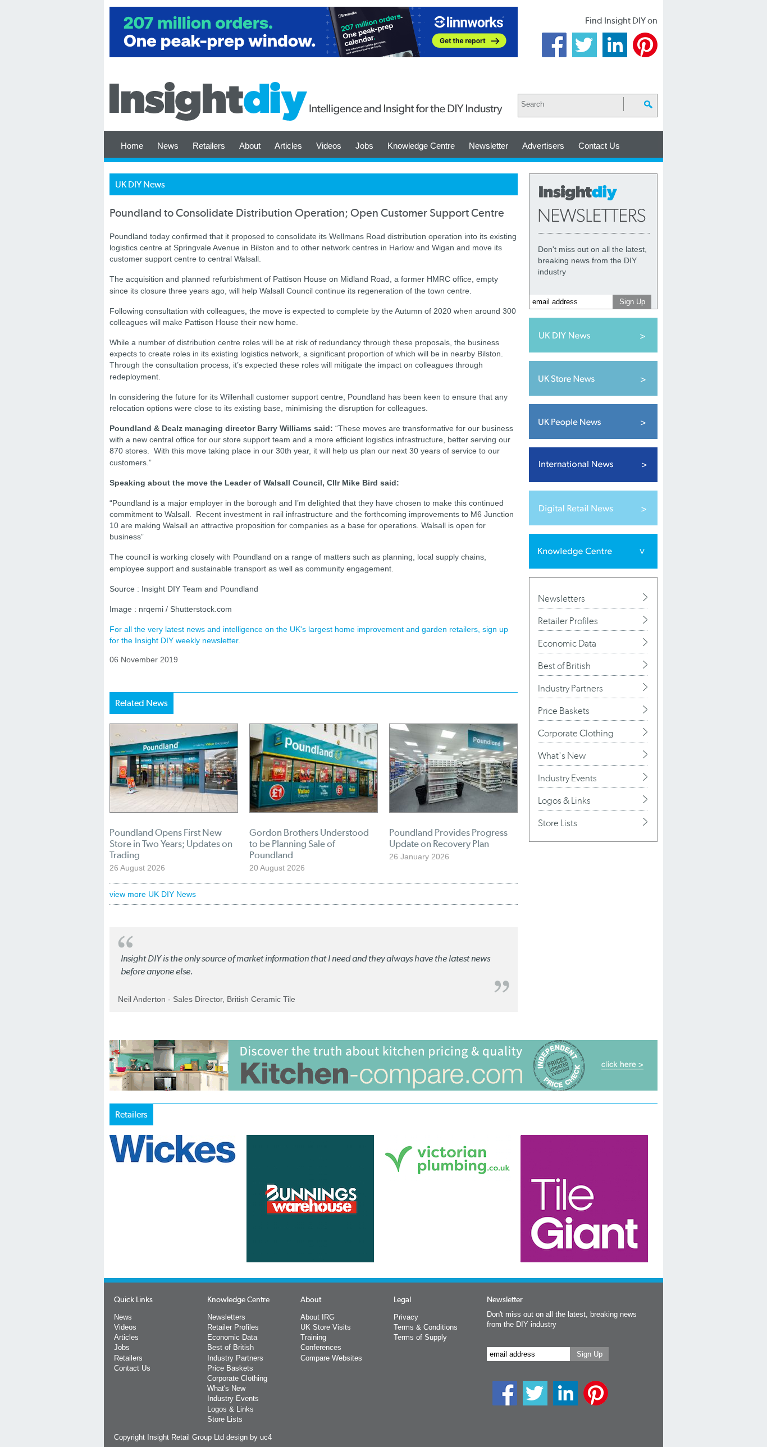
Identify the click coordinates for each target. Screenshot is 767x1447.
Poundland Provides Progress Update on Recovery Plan (448, 838)
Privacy (406, 1317)
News (168, 145)
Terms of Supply (420, 1337)
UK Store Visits (325, 1327)
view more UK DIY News (152, 894)
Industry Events (567, 778)
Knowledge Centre (421, 145)
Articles (288, 145)
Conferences (320, 1347)
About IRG (317, 1317)
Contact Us (599, 145)
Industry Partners (570, 688)
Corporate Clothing (576, 733)
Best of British (564, 665)
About (250, 145)
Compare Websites (331, 1358)
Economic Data (567, 643)
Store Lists (557, 822)
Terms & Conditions (426, 1327)
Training (313, 1337)
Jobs (364, 145)
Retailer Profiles (568, 620)
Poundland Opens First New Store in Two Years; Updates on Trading (170, 843)
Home (132, 145)
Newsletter (488, 145)
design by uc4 (249, 1437)
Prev (115, 1228)
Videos (328, 145)
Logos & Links (564, 800)
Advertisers (543, 145)
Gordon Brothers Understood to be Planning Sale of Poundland (309, 843)
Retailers (209, 145)
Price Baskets (564, 710)
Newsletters (561, 598)
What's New (562, 755)
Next (429, 1228)
